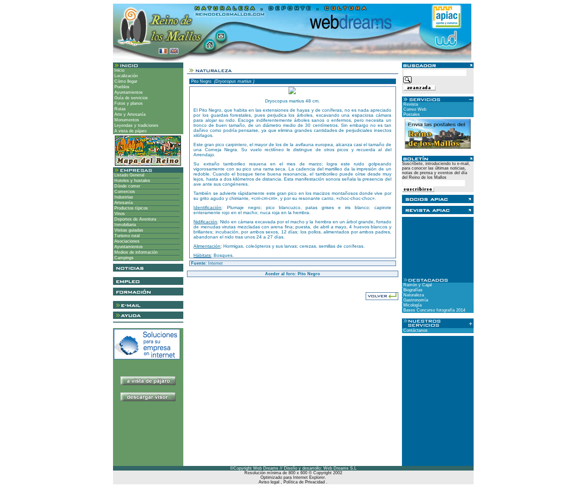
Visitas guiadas (128, 230)
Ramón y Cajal (417, 285)
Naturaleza (413, 295)
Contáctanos (415, 330)
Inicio (118, 70)
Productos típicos (130, 208)
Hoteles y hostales (131, 180)
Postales (411, 114)
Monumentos (126, 120)
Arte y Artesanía (129, 114)
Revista (410, 104)
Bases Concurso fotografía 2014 (433, 310)
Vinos (119, 213)
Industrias (123, 197)
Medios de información (135, 252)
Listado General (128, 175)
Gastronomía (415, 300)
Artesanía (123, 202)
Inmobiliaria (124, 224)
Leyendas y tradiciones (135, 125)
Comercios (124, 191)
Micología (412, 305)
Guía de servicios (130, 98)
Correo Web (414, 109)
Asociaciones (126, 241)
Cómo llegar (125, 81)
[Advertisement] (148, 437)
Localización (125, 76)
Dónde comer (126, 186)
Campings (123, 257)
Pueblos (121, 87)
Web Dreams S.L (339, 468)
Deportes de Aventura (134, 219)
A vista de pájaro (130, 131)
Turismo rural (126, 235)
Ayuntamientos (128, 92)
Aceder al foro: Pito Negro (292, 274)
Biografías (412, 290)
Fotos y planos (128, 103)
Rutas (119, 109)
